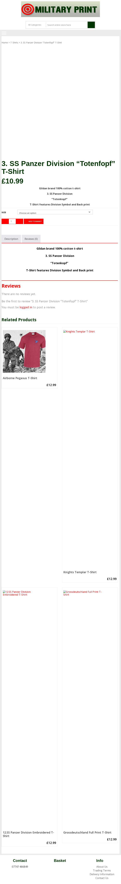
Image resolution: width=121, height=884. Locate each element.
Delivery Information (102, 874)
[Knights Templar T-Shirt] (90, 449)
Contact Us (101, 878)
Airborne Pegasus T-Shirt (20, 378)
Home (5, 42)
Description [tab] (11, 239)
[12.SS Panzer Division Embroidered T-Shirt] (29, 710)
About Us (101, 866)
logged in (26, 307)
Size (4, 212)
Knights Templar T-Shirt (80, 572)
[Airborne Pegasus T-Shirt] (29, 352)
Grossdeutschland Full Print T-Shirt (87, 832)
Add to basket (35, 221)
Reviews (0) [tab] (31, 239)
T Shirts (14, 42)
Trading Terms (102, 870)
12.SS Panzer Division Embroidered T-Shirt (28, 834)
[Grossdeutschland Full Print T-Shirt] (90, 710)
